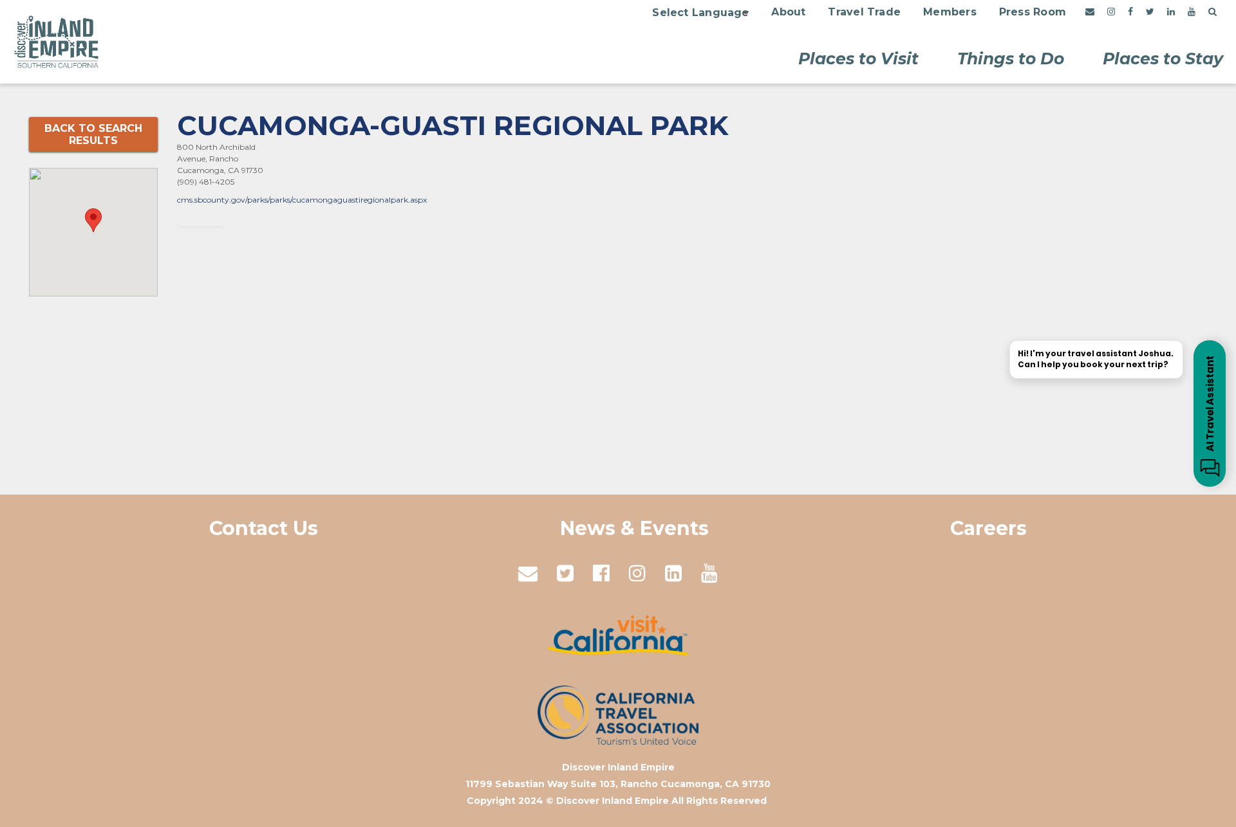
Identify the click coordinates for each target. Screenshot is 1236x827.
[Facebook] (1130, 12)
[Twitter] (1150, 12)
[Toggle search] (1212, 12)
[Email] (1090, 12)
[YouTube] (1191, 12)
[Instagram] (1111, 12)
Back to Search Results (93, 134)
